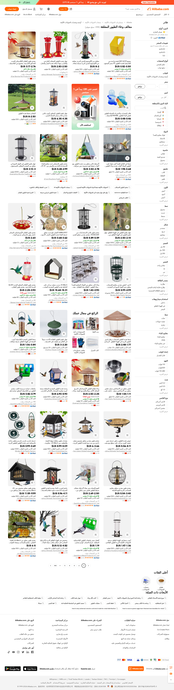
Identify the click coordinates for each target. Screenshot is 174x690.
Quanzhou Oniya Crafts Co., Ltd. (55, 399)
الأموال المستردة (62, 639)
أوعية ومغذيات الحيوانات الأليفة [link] (70, 22)
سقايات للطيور (95, 603)
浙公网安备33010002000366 (126, 686)
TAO (105, 679)
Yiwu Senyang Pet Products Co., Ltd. (22, 248)
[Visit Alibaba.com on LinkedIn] (27, 652)
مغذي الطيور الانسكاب (121, 187)
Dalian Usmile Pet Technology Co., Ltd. (53, 246)
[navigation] (151, 294)
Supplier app (86, 669)
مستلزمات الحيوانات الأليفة (114, 22)
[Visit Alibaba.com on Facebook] (32, 652)
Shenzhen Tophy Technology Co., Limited (117, 399)
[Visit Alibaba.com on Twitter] (23, 652)
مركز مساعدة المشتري (60, 625)
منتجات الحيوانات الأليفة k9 (62, 187)
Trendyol (112, 679)
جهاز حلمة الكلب (75, 598)
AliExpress (53, 679)
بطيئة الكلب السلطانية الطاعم (32, 598)
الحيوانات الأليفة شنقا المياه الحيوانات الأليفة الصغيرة (92, 187)
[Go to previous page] (88, 565)
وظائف (166, 639)
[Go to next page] (50, 565)
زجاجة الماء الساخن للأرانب (56, 598)
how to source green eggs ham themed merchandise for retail (143, 608)
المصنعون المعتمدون (95, 625)
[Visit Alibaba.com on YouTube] (13, 652)
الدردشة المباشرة (62, 630)
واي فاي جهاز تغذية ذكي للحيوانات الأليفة (96, 192)
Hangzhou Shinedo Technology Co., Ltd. (53, 74)
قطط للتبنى (110, 603)
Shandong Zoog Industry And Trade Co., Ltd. (85, 176)
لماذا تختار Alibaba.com (161, 625)
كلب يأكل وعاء (91, 598)
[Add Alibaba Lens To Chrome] (136, 668)
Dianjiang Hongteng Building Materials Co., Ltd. (117, 350)
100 (55, 565)
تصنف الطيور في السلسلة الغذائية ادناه (72, 603)
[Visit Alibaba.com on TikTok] (8, 652)
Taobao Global (97, 679)
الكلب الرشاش (123, 198)
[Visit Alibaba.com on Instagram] (18, 652)
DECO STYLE (31, 121)
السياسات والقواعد (129, 648)
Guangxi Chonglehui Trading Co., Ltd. (85, 403)
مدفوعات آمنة (130, 625)
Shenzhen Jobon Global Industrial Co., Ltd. (117, 245)
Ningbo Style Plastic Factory (120, 295)
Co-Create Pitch (163, 630)
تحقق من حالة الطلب (26, 634)
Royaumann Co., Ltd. (123, 177)
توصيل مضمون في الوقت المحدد (124, 634)
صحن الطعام (106, 598)
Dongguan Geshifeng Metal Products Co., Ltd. (117, 76)
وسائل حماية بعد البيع (128, 639)
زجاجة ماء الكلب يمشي (142, 603)
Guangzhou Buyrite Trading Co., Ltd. (22, 174)
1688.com (62, 679)
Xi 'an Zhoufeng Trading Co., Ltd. (55, 179)
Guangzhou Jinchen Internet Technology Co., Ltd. (85, 295)
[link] (171, 667)
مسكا (40, 603)
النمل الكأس (124, 603)
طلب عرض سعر (96, 630)
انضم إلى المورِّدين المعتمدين (24, 639)
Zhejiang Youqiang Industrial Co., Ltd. (53, 124)
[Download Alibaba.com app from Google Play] (13, 668)
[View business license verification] (108, 686)
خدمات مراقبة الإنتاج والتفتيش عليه (123, 643)
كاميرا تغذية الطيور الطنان (25, 192)
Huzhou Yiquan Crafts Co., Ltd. (56, 350)
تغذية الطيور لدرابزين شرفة (48, 192)
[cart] (41, 9)
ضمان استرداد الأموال (128, 630)
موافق (140, 86)
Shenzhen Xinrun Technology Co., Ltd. (22, 351)
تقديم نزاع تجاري (62, 634)
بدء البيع (31, 630)
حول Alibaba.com (162, 620)
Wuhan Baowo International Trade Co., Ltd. (22, 302)
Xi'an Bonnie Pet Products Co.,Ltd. (23, 76)
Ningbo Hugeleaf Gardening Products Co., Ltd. (85, 248)
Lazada (87, 679)
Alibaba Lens (160, 669)
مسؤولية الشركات (163, 634)
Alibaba (129, 22)
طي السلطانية (159, 603)
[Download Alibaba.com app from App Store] (30, 668)
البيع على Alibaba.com (26, 625)
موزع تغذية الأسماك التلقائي (156, 598)
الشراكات (30, 643)
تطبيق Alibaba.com (47, 669)
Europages (121, 679)
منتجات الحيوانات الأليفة (93, 22)
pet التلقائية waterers (121, 192)
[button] (70, 9)
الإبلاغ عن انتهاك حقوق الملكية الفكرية (55, 643)
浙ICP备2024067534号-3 (147, 686)
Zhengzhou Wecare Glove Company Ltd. (85, 71)
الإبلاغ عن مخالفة (62, 648)
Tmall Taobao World (75, 679)
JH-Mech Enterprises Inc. (57, 300)
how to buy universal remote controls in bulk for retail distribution (94, 608)
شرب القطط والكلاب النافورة (38, 187)
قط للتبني (51, 603)
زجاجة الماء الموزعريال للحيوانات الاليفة (129, 598)
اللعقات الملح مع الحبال (70, 192)
